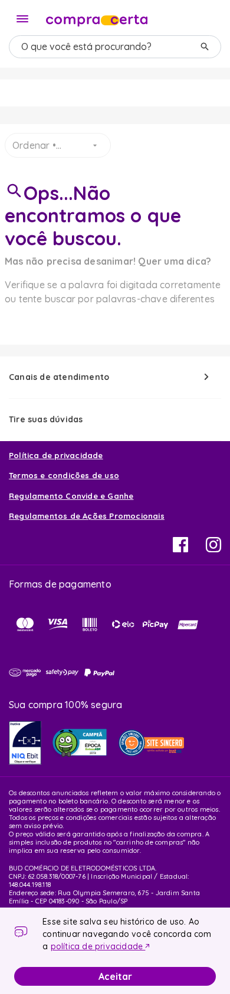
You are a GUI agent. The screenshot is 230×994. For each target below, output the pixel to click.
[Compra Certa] (96, 18)
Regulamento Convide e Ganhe (71, 496)
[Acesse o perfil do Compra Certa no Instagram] (213, 549)
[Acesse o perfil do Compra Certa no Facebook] (180, 549)
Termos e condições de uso (64, 475)
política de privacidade (98, 946)
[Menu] (22, 18)
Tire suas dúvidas (46, 419)
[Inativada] (25, 743)
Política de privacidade (56, 455)
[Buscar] (204, 46)
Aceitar (115, 976)
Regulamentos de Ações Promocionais (87, 516)
